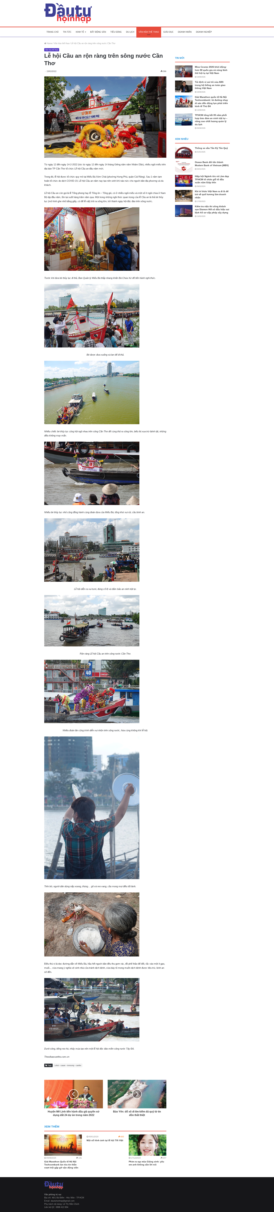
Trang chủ (52, 32)
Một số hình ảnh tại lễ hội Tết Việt (105, 1140)
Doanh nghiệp (204, 32)
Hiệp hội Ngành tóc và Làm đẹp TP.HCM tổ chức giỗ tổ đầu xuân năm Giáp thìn (212, 179)
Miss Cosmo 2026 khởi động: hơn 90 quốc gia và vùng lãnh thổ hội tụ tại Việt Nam (211, 70)
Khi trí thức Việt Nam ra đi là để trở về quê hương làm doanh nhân (211, 194)
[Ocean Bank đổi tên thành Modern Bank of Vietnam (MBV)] (183, 167)
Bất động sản (98, 32)
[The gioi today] (68, 13)
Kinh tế (80, 32)
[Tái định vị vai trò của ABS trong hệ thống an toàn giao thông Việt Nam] (183, 86)
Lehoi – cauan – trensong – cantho (68, 1065)
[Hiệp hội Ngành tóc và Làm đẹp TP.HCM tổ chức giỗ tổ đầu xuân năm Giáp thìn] (183, 181)
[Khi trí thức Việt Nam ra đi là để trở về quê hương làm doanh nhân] (183, 196)
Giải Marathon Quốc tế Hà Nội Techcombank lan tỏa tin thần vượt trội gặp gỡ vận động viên (61, 1164)
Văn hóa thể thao (149, 32)
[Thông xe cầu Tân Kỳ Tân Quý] (183, 153)
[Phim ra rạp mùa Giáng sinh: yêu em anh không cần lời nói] (147, 1145)
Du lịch (130, 32)
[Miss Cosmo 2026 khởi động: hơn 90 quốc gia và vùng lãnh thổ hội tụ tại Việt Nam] (183, 71)
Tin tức (67, 32)
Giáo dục (168, 32)
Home (49, 43)
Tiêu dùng (116, 32)
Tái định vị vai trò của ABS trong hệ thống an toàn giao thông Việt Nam (210, 85)
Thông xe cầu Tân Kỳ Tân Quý (211, 148)
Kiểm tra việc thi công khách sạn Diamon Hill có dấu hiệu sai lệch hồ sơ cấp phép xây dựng (212, 209)
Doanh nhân (185, 32)
